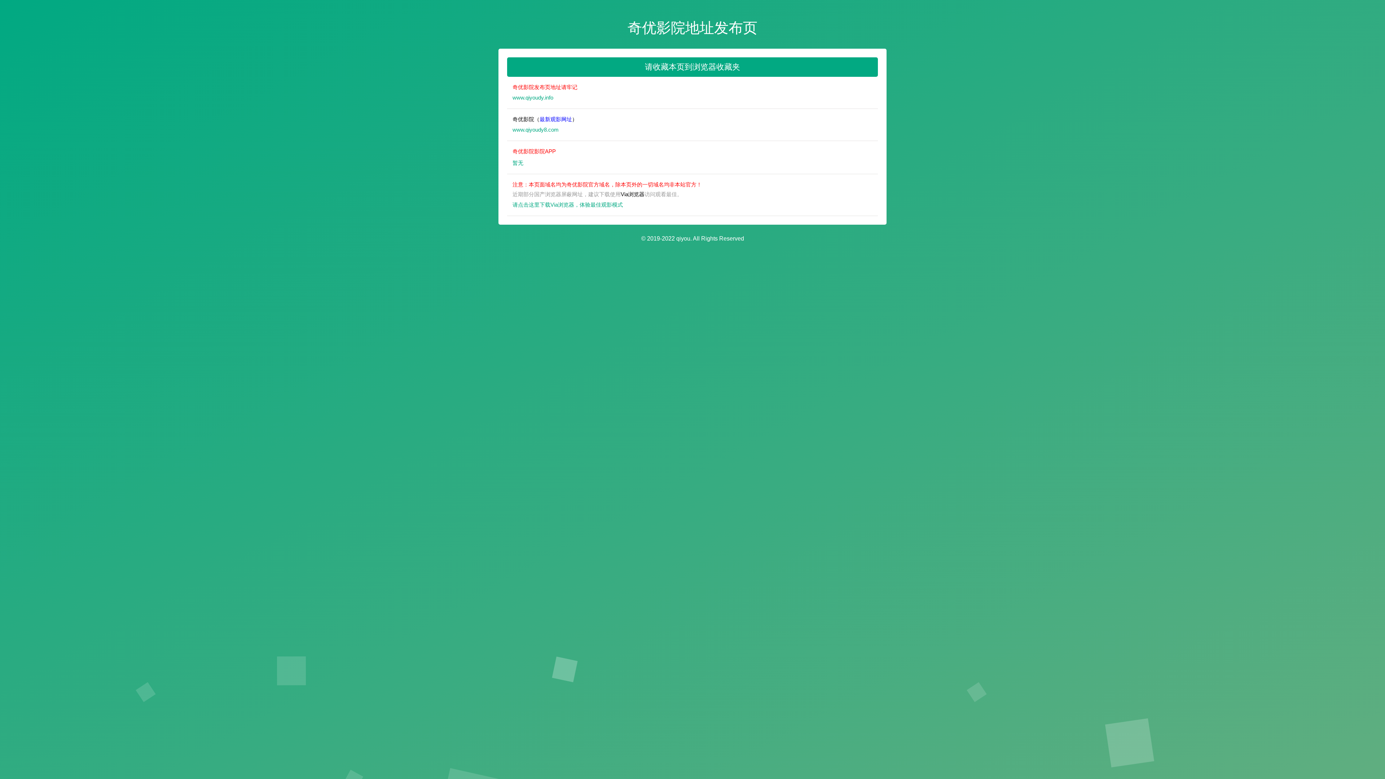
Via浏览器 (633, 194)
